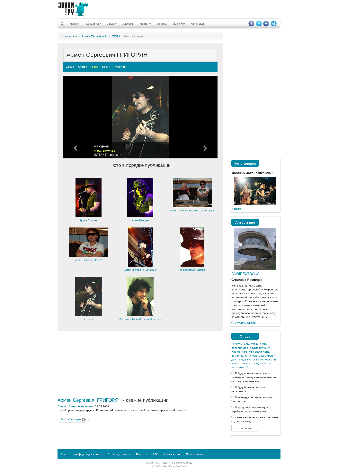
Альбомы (128, 23)
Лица (111, 23)
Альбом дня (245, 222)
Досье (70, 66)
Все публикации (72, 419)
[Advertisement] (169, 9)
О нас (64, 454)
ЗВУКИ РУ (115, 154)
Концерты (93, 23)
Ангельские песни (80, 406)
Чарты (144, 23)
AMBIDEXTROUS (245, 273)
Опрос (245, 336)
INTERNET (101, 154)
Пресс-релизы (195, 454)
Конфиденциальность (88, 454)
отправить (245, 428)
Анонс (62, 406)
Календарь (198, 23)
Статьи (82, 66)
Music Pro (179, 23)
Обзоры (162, 23)
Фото (94, 66)
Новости (75, 23)
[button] (74, 117)
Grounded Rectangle (246, 279)
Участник (120, 66)
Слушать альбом (245, 322)
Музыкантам (172, 454)
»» (184, 410)
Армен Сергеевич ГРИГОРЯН (101, 36)
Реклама (141, 454)
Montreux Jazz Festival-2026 (252, 173)
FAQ (155, 454)
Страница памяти (119, 454)
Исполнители (68, 36)
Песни (106, 66)
